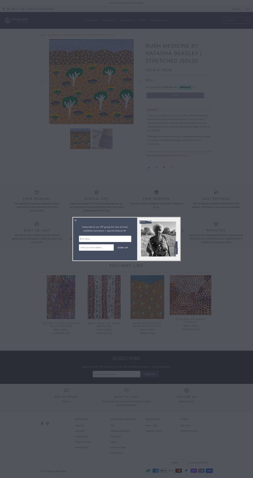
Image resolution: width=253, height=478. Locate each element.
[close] (75, 220)
